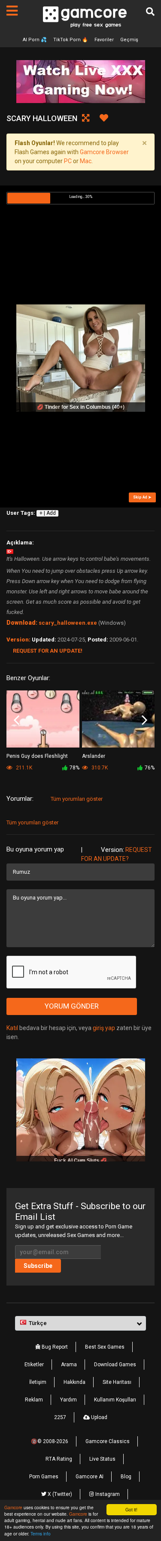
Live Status (102, 1459)
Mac (85, 161)
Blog (126, 1477)
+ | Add (47, 513)
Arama (69, 1365)
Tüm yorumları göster (77, 799)
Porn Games (43, 1477)
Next (144, 720)
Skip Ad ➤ (142, 497)
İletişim (37, 1382)
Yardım (68, 1400)
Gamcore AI (89, 1477)
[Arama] (150, 11)
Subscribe (38, 1265)
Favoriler (104, 40)
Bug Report (54, 1347)
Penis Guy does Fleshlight (37, 756)
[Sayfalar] (12, 10)
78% (74, 768)
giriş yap (104, 1027)
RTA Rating (59, 1459)
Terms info (40, 1533)
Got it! (131, 1509)
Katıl (12, 1027)
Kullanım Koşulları (115, 1400)
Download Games (115, 1365)
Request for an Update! (47, 650)
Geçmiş (129, 40)
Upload (98, 1417)
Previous (16, 720)
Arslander (93, 756)
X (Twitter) (59, 1494)
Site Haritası (117, 1382)
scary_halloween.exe (68, 623)
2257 (60, 1417)
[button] (80, 1323)
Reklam (34, 1400)
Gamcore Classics (107, 1441)
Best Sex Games (105, 1347)
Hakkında (74, 1382)
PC (68, 161)
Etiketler (34, 1365)
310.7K (99, 768)
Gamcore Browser (104, 152)
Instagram (107, 1494)
